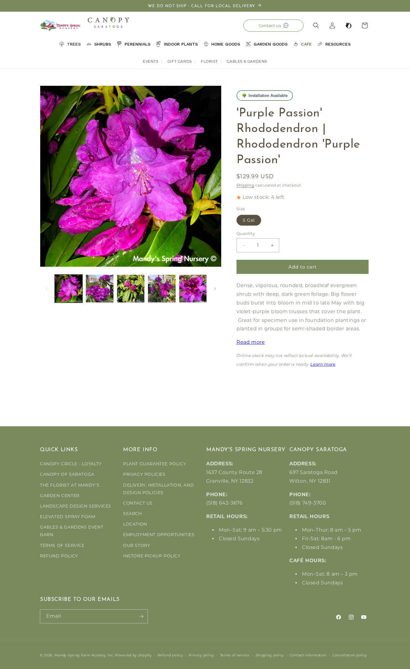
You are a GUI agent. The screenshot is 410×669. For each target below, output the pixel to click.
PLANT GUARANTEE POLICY (154, 463)
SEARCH (132, 513)
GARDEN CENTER (60, 495)
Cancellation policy (350, 655)
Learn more (322, 365)
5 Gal (249, 220)
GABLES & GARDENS (247, 61)
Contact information (308, 655)
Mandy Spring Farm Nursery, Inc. (84, 655)
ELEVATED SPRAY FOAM (67, 516)
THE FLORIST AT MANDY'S (69, 485)
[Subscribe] (141, 616)
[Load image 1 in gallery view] (69, 288)
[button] (316, 25)
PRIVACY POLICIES (144, 474)
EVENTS (150, 61)
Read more (251, 342)
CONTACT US (138, 503)
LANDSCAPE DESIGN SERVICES (75, 506)
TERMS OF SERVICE (62, 545)
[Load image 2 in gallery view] (99, 288)
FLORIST (209, 61)
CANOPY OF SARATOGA (67, 474)
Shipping (245, 185)
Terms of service (235, 655)
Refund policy (170, 655)
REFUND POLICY (59, 556)
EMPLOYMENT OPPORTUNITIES (158, 534)
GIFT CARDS (179, 61)
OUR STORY (136, 545)
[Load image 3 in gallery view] (131, 288)
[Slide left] (46, 288)
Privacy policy (201, 655)
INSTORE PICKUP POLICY (152, 556)
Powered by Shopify (133, 655)
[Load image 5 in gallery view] (193, 288)
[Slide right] (215, 288)
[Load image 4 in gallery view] (162, 288)
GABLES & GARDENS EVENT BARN (71, 530)
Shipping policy (270, 655)
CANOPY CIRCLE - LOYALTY (71, 463)
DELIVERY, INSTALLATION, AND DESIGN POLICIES (158, 488)
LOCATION (135, 524)
